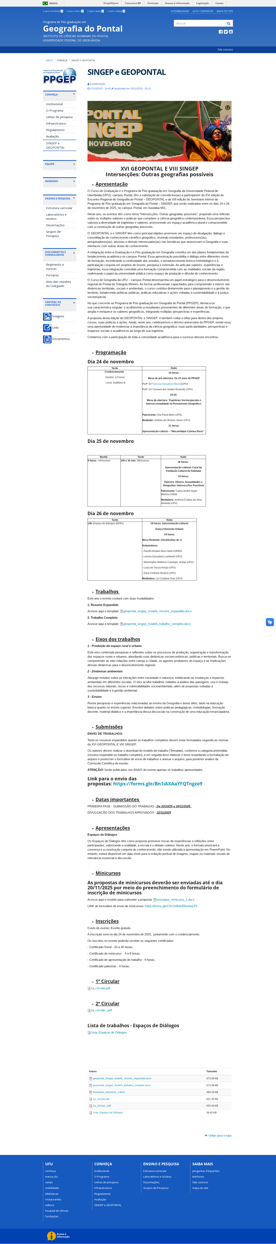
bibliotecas (52, 1194)
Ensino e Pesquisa (57, 198)
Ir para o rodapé (115, 11)
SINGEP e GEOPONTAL (55, 145)
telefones (198, 1176)
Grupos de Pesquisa (53, 234)
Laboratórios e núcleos (56, 216)
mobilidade (52, 1188)
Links (55, 327)
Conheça (62, 60)
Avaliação (52, 136)
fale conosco (200, 1182)
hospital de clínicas (56, 1211)
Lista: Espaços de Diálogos (109, 1032)
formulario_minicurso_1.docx (175, 899)
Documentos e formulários (55, 253)
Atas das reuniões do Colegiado (58, 284)
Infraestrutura (56, 123)
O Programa (54, 110)
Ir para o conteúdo (52, 11)
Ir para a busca (95, 11)
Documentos (61, 338)
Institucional (54, 104)
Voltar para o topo (220, 1135)
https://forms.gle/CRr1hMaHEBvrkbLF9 (171, 906)
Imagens (58, 316)
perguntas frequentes (206, 1171)
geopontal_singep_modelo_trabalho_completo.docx (157, 624)
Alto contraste (203, 11)
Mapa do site (225, 11)
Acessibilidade (180, 11)
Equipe (49, 164)
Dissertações (55, 225)
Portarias (52, 275)
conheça (50, 1171)
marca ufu (51, 1176)
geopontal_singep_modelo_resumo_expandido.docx (157, 611)
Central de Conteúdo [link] (53, 303)
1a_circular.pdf (100, 988)
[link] (60, 94)
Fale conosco (225, 49)
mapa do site (200, 1188)
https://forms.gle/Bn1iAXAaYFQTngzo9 (157, 783)
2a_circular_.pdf (101, 1010)
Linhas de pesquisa (59, 117)
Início (49, 60)
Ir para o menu (75, 11)
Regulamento (55, 130)
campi (49, 1182)
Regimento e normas (55, 266)
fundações (52, 1216)
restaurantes (53, 1199)
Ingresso (51, 181)
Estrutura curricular (59, 208)
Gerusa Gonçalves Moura (167, 384)
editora (49, 1205)
